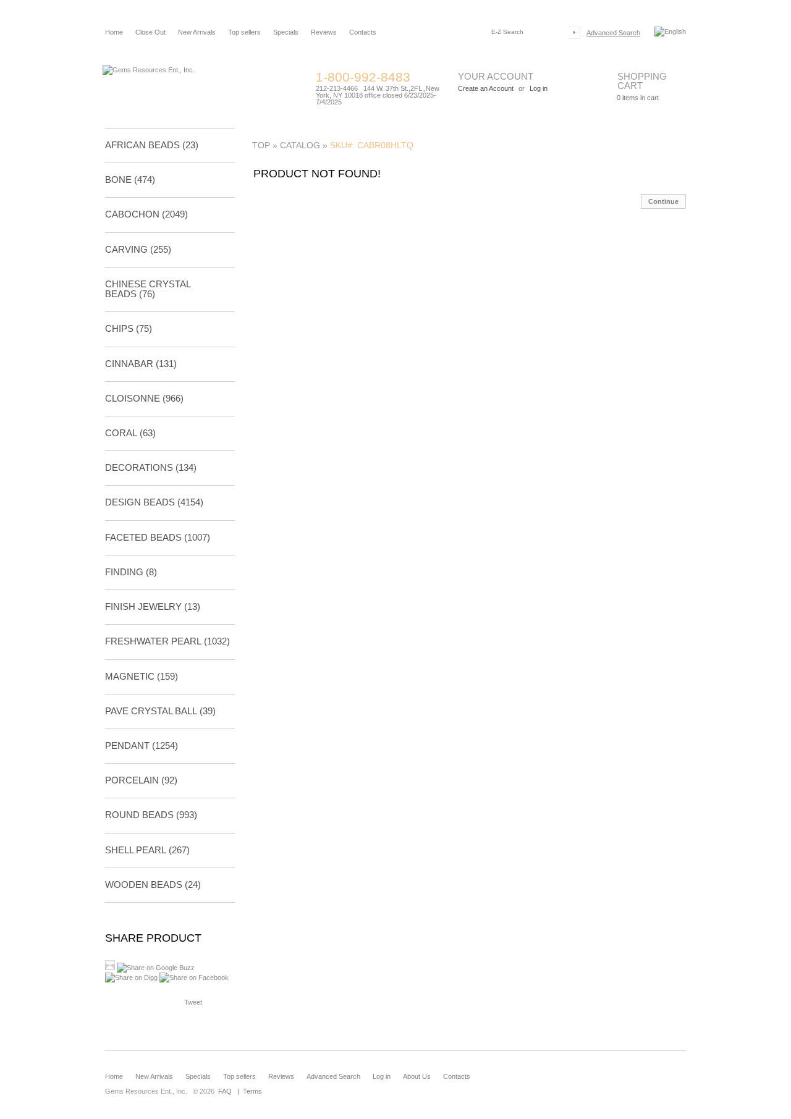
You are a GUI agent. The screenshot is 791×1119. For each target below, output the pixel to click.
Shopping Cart (642, 81)
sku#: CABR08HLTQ (371, 145)
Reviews (324, 32)
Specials (285, 32)
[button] (663, 201)
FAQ (225, 1091)
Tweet (193, 1002)
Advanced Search (613, 32)
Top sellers (244, 32)
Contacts (362, 32)
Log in (382, 1076)
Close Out (150, 32)
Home (114, 32)
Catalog (300, 145)
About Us (417, 1076)
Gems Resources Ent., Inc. (146, 1091)
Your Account (495, 76)
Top (261, 145)
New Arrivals (197, 32)
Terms (252, 1091)
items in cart (638, 97)
